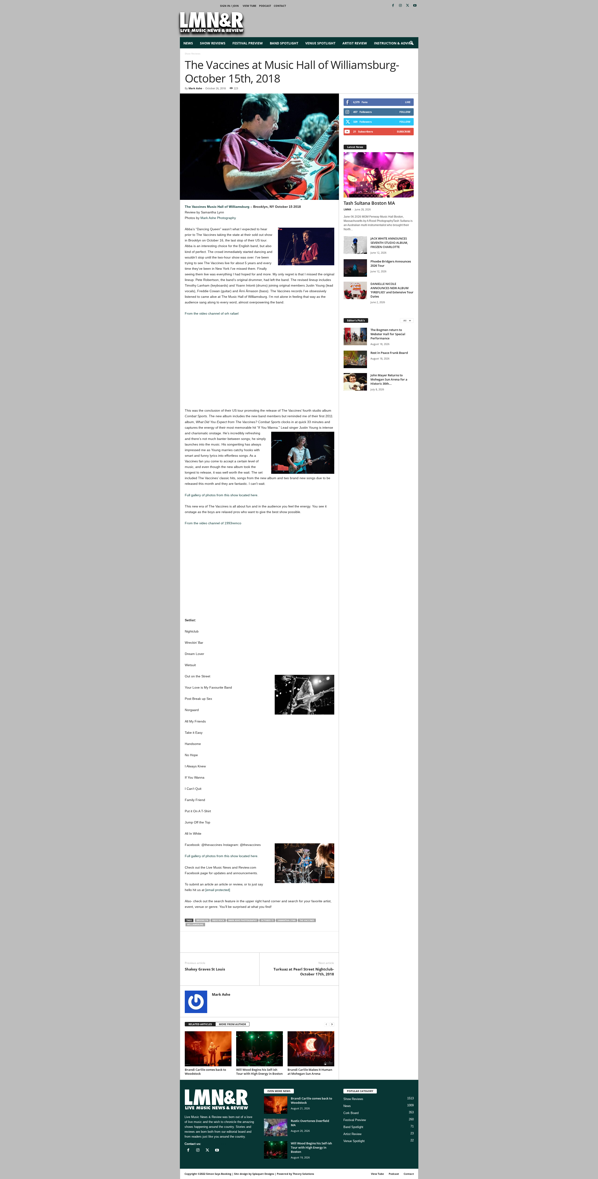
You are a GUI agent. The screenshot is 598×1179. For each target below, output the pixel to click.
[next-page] (332, 1024)
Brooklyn (202, 920)
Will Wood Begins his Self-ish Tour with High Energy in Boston (259, 1072)
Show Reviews (212, 43)
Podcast (265, 5)
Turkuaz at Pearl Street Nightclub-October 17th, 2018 (304, 971)
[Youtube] (415, 5)
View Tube (249, 5)
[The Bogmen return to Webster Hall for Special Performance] (355, 336)
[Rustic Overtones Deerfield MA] (275, 1127)
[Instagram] (400, 5)
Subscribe (403, 131)
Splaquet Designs (263, 1173)
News (188, 43)
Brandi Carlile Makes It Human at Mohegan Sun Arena (310, 1072)
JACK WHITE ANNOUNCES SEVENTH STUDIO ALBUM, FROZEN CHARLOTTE (389, 242)
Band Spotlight (284, 43)
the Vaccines (306, 920)
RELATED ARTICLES (200, 1024)
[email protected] (217, 890)
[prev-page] (326, 1024)
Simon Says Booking (218, 1173)
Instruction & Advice (393, 43)
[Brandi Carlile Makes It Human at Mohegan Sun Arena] (311, 1048)
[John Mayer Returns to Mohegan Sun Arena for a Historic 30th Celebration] (355, 382)
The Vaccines (195, 206)
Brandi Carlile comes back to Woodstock (205, 1072)
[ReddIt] (211, 945)
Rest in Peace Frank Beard (389, 353)
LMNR (347, 209)
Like (407, 102)
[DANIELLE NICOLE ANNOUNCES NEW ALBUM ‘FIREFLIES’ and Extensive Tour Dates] (355, 290)
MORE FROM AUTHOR (232, 1024)
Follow (404, 112)
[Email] (221, 945)
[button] (411, 43)
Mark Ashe (195, 88)
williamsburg (195, 924)
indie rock (218, 920)
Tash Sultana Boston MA (369, 203)
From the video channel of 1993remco (213, 523)
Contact (280, 5)
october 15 (267, 920)
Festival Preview (247, 43)
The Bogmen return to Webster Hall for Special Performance (387, 334)
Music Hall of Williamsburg (228, 206)
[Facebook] (393, 5)
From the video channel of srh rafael (211, 313)
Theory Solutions (303, 1173)
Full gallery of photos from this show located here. (221, 495)
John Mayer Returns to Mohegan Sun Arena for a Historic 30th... (388, 379)
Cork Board (351, 1113)
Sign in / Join (229, 5)
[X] (407, 5)
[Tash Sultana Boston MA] (379, 175)
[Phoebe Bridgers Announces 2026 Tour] (355, 268)
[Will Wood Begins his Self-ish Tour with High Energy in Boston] (259, 1048)
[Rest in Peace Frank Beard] (355, 359)
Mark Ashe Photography (218, 218)
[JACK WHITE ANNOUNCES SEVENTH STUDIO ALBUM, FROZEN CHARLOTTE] (355, 245)
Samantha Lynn (286, 920)
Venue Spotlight (320, 43)
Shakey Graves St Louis (205, 969)
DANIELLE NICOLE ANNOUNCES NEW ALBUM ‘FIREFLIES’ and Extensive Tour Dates (391, 290)
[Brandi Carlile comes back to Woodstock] (208, 1048)
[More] (243, 945)
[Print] (232, 945)
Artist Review (354, 43)
